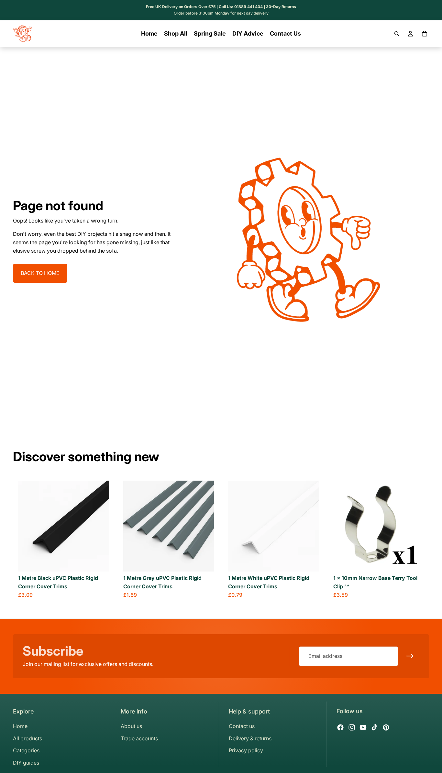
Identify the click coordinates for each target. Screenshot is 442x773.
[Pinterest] (386, 727)
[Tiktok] (374, 727)
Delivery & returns (250, 738)
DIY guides (26, 762)
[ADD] (414, 562)
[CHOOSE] (99, 562)
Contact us (242, 726)
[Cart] (424, 34)
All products (27, 738)
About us (131, 726)
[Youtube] (363, 727)
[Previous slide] (28, 526)
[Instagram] (352, 727)
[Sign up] (410, 656)
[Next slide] (99, 526)
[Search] (397, 34)
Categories (26, 750)
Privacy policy (246, 750)
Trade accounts (139, 738)
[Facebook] (340, 727)
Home (20, 726)
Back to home (40, 273)
